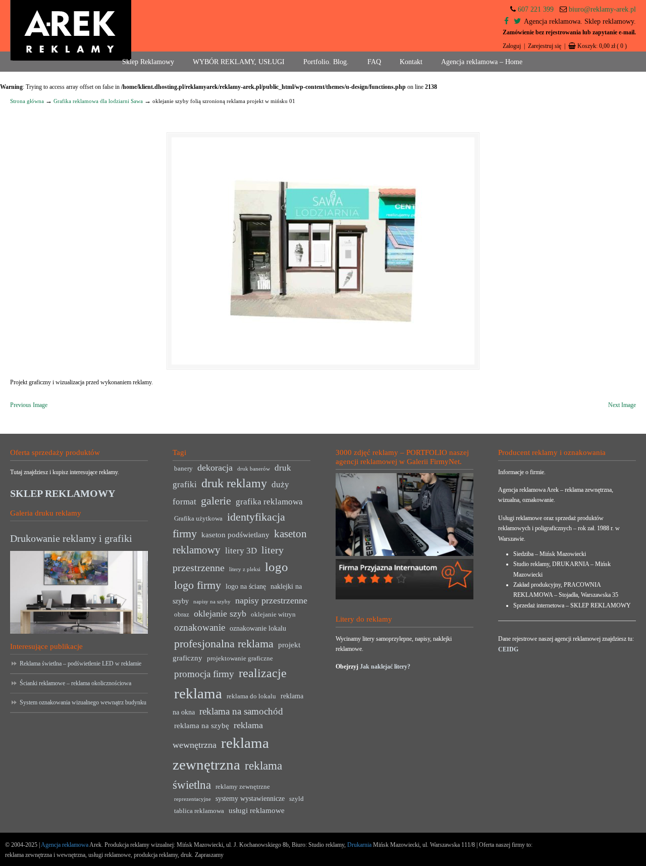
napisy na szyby (212, 601)
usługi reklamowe (257, 810)
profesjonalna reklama (224, 643)
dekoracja (215, 468)
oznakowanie (199, 627)
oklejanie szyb (220, 613)
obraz (181, 614)
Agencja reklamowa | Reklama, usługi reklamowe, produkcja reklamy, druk (70, 30)
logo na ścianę (246, 586)
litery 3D (241, 550)
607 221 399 (536, 9)
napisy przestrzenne (271, 600)
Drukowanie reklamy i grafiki (71, 538)
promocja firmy (204, 674)
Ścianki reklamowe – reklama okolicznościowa (75, 683)
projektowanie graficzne (240, 658)
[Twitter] (517, 21)
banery (183, 468)
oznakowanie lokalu (258, 628)
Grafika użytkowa (198, 518)
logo (276, 567)
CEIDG (508, 649)
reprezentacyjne (192, 799)
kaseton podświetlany (235, 534)
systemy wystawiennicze (250, 798)
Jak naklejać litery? (385, 666)
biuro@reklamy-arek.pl (602, 9)
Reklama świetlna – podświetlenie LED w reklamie (80, 663)
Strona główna (27, 101)
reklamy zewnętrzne (243, 786)
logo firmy (197, 585)
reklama (198, 693)
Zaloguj (512, 46)
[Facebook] (506, 21)
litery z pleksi (244, 569)
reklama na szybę (201, 725)
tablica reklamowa (199, 810)
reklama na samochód (241, 711)
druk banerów (253, 469)
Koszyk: (602, 46)
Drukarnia (358, 844)
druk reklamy (234, 483)
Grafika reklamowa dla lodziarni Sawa (98, 101)
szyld (296, 798)
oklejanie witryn (273, 614)
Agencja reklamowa (64, 844)
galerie (216, 501)
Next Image (622, 405)
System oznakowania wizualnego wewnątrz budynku (83, 702)
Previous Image (28, 405)
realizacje (263, 673)
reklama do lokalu (251, 696)
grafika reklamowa (269, 501)
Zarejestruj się (544, 46)
